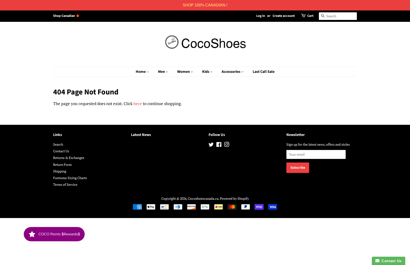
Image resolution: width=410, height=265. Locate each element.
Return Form (62, 164)
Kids (206, 71)
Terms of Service (65, 184)
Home (141, 71)
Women (184, 71)
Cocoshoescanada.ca (203, 198)
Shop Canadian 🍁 (66, 16)
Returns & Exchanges (68, 157)
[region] (205, 5)
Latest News (141, 134)
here (138, 103)
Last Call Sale (264, 71)
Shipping (59, 171)
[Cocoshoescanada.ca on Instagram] (226, 145)
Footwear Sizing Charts (70, 178)
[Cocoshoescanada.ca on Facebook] (219, 145)
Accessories (231, 71)
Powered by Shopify (234, 198)
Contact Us (61, 151)
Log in (260, 16)
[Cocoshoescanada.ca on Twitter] (211, 145)
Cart (310, 16)
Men (162, 71)
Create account (284, 16)
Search (58, 144)
